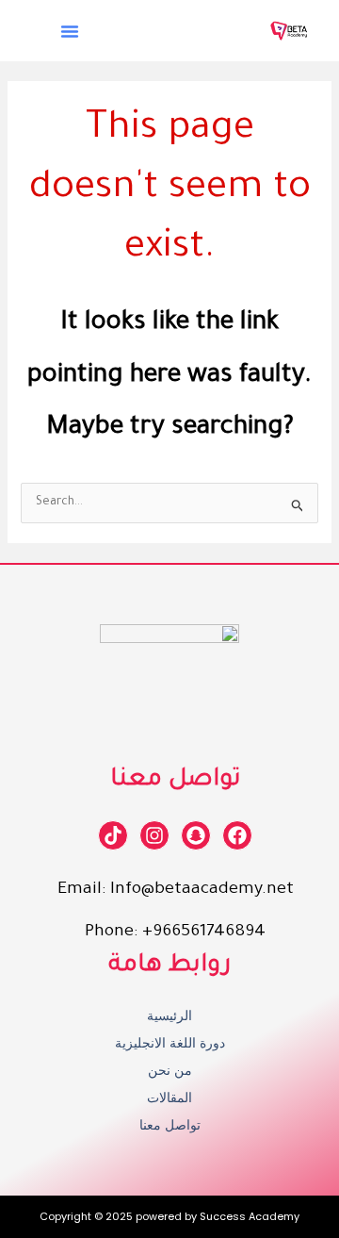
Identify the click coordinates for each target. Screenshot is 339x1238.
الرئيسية (169, 1015)
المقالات (169, 1097)
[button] (70, 31)
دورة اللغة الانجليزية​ (170, 1042)
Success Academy (249, 1216)
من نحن (170, 1070)
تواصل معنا (170, 1124)
